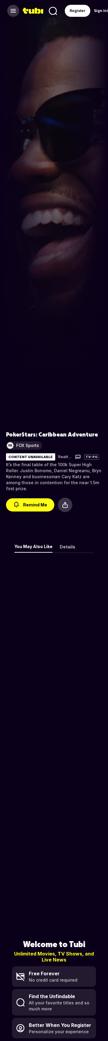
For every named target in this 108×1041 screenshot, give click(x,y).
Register (78, 10)
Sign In (100, 10)
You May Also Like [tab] (33, 546)
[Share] (65, 505)
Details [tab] (67, 546)
